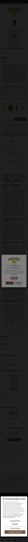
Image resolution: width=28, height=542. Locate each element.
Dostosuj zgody (15, 528)
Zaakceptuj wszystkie (15, 532)
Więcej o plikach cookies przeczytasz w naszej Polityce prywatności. (13, 516)
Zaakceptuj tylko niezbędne (15, 522)
